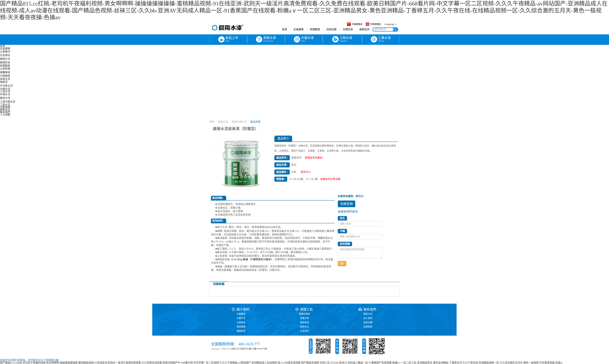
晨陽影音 (5, 62)
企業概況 (5, 51)
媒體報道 (5, 72)
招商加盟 (331, 29)
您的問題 (345, 244)
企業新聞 (5, 68)
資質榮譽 (241, 327)
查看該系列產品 (313, 157)
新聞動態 (315, 29)
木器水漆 (5, 88)
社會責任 (5, 55)
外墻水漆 (5, 94)
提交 (342, 263)
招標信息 (348, 29)
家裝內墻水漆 (239, 121)
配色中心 (304, 327)
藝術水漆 (5, 98)
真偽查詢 (304, 322)
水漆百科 (304, 331)
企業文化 (241, 318)
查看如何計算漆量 (330, 179)
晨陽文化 (5, 58)
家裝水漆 (5, 79)
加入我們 (367, 318)
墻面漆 (4, 82)
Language (389, 24)
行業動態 (5, 75)
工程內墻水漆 (7, 101)
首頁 (284, 29)
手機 (342, 231)
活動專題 (5, 107)
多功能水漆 (6, 85)
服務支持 (364, 29)
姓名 (342, 218)
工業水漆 (5, 104)
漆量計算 (304, 318)
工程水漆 (5, 91)
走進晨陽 (298, 29)
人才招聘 (5, 114)
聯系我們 (5, 112)
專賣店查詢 (304, 314)
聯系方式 (367, 314)
